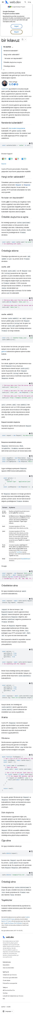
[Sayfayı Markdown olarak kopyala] (22, 39)
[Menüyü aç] (3, 2)
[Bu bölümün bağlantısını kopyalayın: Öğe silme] (12, 841)
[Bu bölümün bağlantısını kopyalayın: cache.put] (11, 360)
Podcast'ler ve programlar (10, 983)
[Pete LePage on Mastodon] (15, 84)
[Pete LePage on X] (10, 84)
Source (3, 164)
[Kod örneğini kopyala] (32, 143)
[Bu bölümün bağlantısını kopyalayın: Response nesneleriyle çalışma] (23, 442)
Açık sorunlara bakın (8, 967)
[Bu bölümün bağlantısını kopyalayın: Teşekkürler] (13, 900)
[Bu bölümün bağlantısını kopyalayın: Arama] (9, 717)
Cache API (4, 89)
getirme (3, 351)
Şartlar (3, 1006)
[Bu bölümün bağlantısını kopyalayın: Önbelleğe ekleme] (20, 251)
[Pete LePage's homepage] (17, 84)
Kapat (16, 26)
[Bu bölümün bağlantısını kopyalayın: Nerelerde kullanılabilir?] (24, 123)
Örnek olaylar (6, 980)
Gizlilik (8, 1006)
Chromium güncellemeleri (10, 977)
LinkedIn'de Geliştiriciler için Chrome (13, 996)
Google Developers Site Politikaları (13, 923)
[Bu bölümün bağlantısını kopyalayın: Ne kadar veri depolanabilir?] (25, 198)
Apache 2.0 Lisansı (6, 921)
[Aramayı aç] (25, 2)
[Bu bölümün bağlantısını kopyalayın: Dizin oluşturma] (15, 813)
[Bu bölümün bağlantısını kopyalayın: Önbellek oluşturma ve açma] (29, 217)
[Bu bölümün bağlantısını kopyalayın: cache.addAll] (14, 314)
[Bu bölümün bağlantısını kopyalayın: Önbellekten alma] (19, 586)
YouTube (5, 993)
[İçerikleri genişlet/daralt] (12, 47)
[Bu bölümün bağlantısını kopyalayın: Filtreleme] (11, 738)
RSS (4, 998)
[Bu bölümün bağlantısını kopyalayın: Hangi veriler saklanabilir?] (26, 177)
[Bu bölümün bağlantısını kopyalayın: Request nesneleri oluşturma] (21, 422)
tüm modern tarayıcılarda (17, 128)
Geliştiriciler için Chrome (10, 975)
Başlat (16, 32)
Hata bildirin (6, 965)
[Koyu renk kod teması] (30, 143)
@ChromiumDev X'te (9, 990)
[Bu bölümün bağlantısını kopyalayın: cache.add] (11, 267)
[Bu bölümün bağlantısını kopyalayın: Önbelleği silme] (17, 882)
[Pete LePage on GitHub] (12, 84)
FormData (19, 552)
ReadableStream (25, 559)
